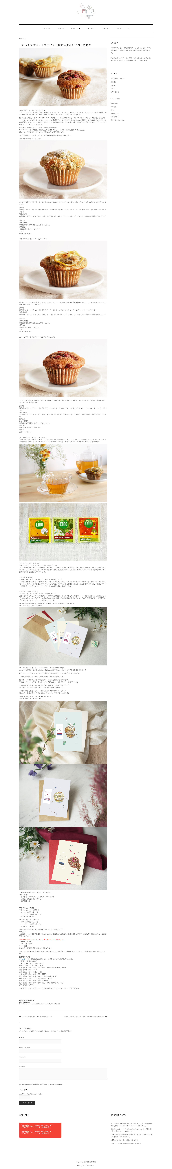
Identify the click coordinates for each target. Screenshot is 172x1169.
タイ (51, 1004)
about (46, 28)
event (60, 28)
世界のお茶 (114, 103)
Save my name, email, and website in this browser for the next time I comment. (42, 1084)
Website (22, 1057)
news (28, 1002)
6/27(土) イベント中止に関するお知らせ (124, 1140)
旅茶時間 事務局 (29, 1000)
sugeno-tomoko (31, 1004)
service (75, 28)
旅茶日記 (113, 82)
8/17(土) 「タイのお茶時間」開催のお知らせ (126, 1143)
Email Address (24, 1047)
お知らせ (113, 85)
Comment (22, 1066)
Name (21, 1038)
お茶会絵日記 (115, 117)
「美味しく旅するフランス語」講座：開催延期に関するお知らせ (83, 1016)
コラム (113, 88)
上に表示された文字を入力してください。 (31, 1094)
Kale (78, 1165)
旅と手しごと (115, 113)
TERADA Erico (40, 1004)
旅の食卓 (113, 107)
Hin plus (25, 1004)
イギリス (47, 1004)
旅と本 (113, 110)
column (90, 28)
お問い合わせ (115, 92)
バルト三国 (56, 1004)
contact (106, 28)
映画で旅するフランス (118, 120)
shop (119, 28)
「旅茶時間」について (118, 79)
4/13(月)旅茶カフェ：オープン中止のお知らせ (37, 1016)
